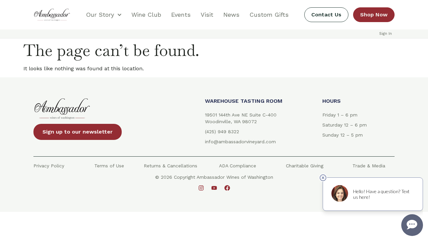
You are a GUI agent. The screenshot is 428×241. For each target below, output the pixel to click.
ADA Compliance (237, 165)
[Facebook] (227, 187)
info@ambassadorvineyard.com (240, 141)
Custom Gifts (269, 14)
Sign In (385, 33)
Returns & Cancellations (170, 165)
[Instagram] (201, 187)
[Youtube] (214, 187)
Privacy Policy (48, 165)
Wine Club (146, 14)
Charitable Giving (304, 165)
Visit (207, 14)
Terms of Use (109, 165)
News (231, 14)
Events (181, 14)
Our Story (100, 14)
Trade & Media (368, 165)
